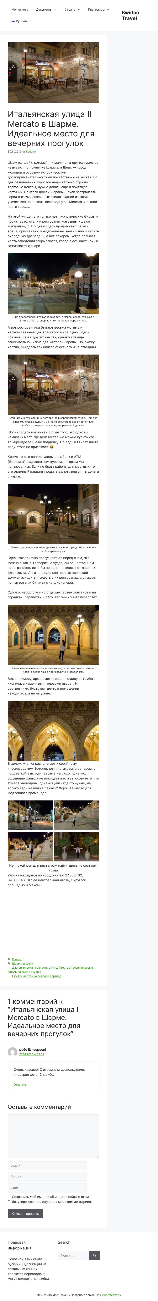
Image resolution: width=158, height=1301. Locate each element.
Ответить (20, 1084)
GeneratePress (110, 1295)
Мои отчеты (20, 9)
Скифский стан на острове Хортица (36, 976)
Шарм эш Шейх (22, 963)
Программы (96, 9)
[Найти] (94, 1255)
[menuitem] (22, 21)
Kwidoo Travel (130, 15)
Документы (44, 9)
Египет (17, 959)
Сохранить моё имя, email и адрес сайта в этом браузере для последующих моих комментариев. (52, 1199)
